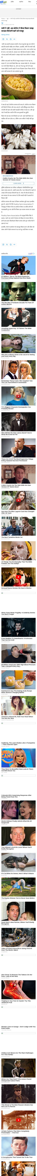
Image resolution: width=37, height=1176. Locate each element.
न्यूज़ (7, 18)
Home (3, 18)
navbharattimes (4, 101)
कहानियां (21, 1)
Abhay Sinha (5, 35)
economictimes (4, 150)
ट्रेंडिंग (12, 1)
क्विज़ (29, 1)
